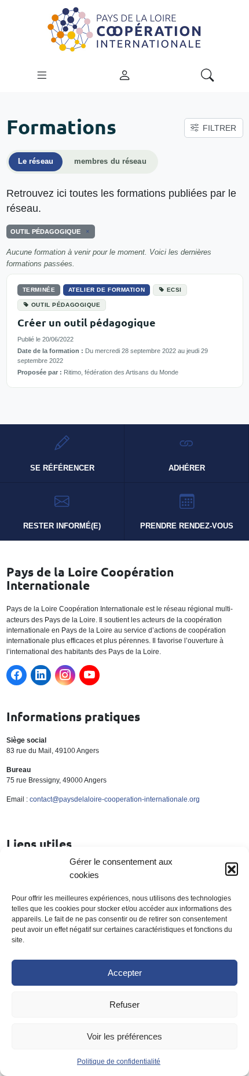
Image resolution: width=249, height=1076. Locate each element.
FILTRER (219, 128)
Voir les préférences (124, 1036)
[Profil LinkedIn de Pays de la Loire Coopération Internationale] (41, 675)
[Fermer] (85, 231)
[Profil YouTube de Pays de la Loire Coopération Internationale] (89, 675)
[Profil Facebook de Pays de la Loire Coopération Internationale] (16, 675)
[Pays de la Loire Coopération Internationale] (124, 28)
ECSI (174, 290)
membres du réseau (110, 161)
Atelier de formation (106, 290)
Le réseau (35, 161)
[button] (231, 869)
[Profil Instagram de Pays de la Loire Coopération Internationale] (65, 675)
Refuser (124, 1004)
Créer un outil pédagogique (86, 322)
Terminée (39, 290)
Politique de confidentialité (118, 1061)
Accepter (125, 973)
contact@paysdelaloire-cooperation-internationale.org (115, 799)
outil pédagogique (66, 305)
